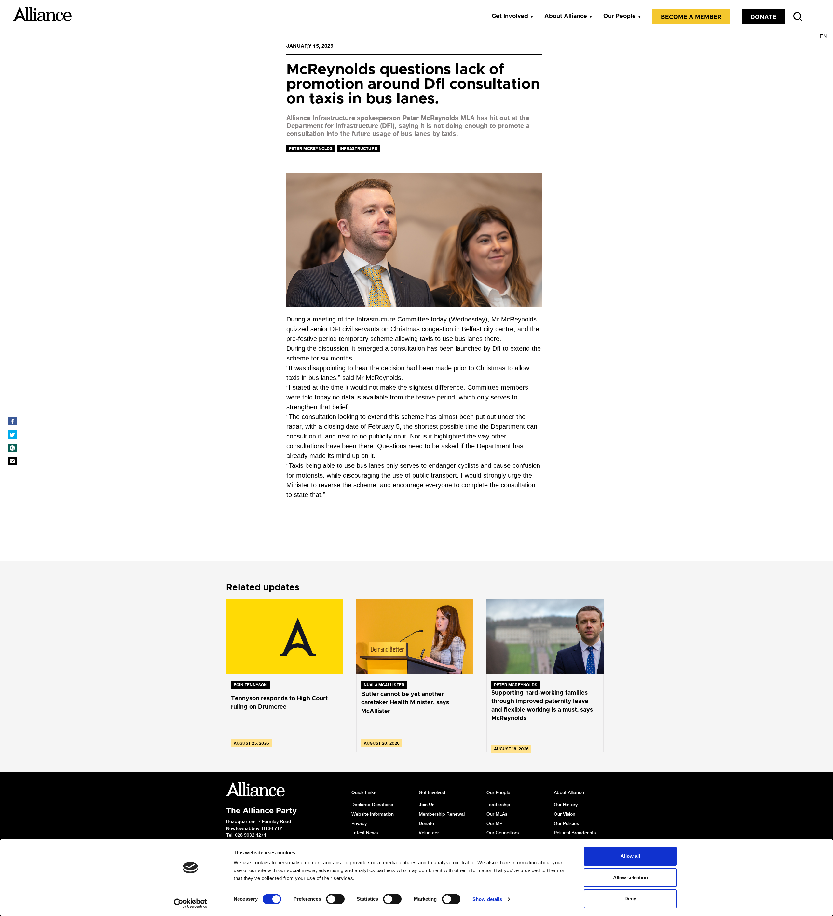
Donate (763, 17)
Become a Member (691, 17)
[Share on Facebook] (12, 421)
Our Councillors (502, 832)
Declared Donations (372, 804)
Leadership (498, 804)
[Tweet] (12, 434)
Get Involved (510, 16)
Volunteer (429, 832)
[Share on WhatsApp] (12, 448)
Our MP (494, 823)
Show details (487, 899)
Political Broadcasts (575, 832)
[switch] (335, 899)
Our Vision (564, 814)
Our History (566, 804)
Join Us (426, 804)
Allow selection (630, 877)
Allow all (630, 856)
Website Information (372, 814)
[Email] (12, 461)
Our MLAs (496, 814)
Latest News (364, 832)
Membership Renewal (442, 814)
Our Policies (566, 823)
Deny (630, 898)
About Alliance (565, 16)
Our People (619, 16)
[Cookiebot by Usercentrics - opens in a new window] (190, 903)
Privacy (359, 823)
